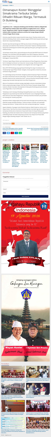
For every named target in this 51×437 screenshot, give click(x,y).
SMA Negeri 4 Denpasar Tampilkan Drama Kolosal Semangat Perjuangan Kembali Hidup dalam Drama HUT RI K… (12, 397)
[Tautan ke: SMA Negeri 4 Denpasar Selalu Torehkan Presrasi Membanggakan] (38, 389)
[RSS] (13, 123)
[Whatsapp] (20, 133)
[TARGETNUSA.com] (7, 1)
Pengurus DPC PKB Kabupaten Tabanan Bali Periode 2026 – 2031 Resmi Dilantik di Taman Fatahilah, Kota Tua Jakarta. (6, 156)
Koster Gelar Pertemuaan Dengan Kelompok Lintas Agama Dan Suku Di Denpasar (37, 128)
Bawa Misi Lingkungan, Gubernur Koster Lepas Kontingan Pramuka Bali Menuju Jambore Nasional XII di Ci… (37, 431)
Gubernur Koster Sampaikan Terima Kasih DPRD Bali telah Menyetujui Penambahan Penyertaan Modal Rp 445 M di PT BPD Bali (44, 156)
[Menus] (49, 1)
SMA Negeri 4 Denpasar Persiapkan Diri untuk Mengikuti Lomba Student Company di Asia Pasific (12, 380)
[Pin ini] (12, 133)
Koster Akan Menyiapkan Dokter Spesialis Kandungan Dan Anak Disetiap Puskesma (13, 128)
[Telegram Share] (16, 133)
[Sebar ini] (4, 133)
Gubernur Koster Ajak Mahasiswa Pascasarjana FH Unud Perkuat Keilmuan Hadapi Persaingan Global (12, 414)
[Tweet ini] (8, 133)
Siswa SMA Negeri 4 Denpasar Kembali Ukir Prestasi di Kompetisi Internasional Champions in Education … (13, 431)
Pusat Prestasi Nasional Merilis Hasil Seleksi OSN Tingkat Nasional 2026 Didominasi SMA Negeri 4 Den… (38, 380)
